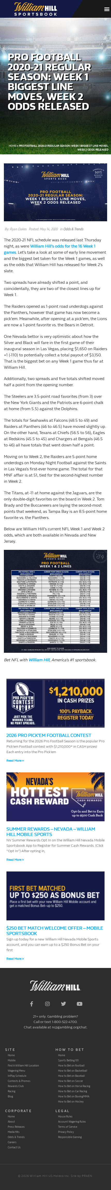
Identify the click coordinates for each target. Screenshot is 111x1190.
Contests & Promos (19, 1081)
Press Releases (16, 1127)
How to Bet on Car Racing (72, 1091)
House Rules (65, 1116)
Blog (10, 1096)
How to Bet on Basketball (72, 1070)
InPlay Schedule (17, 1076)
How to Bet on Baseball (71, 1076)
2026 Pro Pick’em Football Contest (48, 735)
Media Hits (14, 1132)
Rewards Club (16, 1086)
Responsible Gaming (70, 1137)
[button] (106, 9)
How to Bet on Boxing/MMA (73, 1096)
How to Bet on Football (71, 1065)
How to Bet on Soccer (70, 1081)
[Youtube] (79, 1004)
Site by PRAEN (81, 1176)
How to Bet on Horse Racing (74, 1086)
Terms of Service (67, 1127)
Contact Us (14, 1147)
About (11, 1121)
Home (12, 145)
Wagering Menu (16, 1070)
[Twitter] (63, 1004)
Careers (12, 1142)
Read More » (15, 760)
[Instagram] (47, 1004)
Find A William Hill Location (23, 1065)
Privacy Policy (66, 1132)
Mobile (11, 1060)
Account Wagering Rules (72, 1121)
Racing (11, 1091)
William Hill (39, 659)
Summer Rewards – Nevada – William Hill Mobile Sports (50, 832)
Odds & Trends (73, 229)
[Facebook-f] (31, 1004)
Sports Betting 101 (68, 1060)
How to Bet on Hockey (71, 1101)
